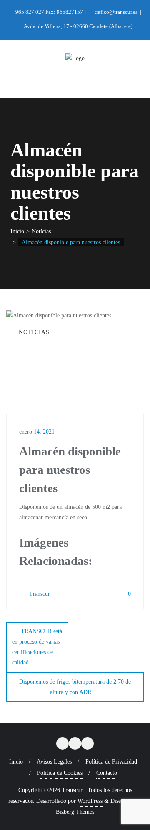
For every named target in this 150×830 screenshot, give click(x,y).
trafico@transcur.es (116, 12)
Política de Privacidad (111, 761)
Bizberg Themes (75, 812)
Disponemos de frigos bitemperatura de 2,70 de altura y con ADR (75, 687)
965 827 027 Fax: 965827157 (49, 12)
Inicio (17, 231)
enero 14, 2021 (37, 432)
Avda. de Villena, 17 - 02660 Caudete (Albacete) (77, 26)
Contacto (106, 773)
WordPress (90, 801)
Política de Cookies (59, 773)
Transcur (39, 594)
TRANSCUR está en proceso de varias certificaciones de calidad (37, 647)
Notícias (41, 231)
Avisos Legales (54, 761)
